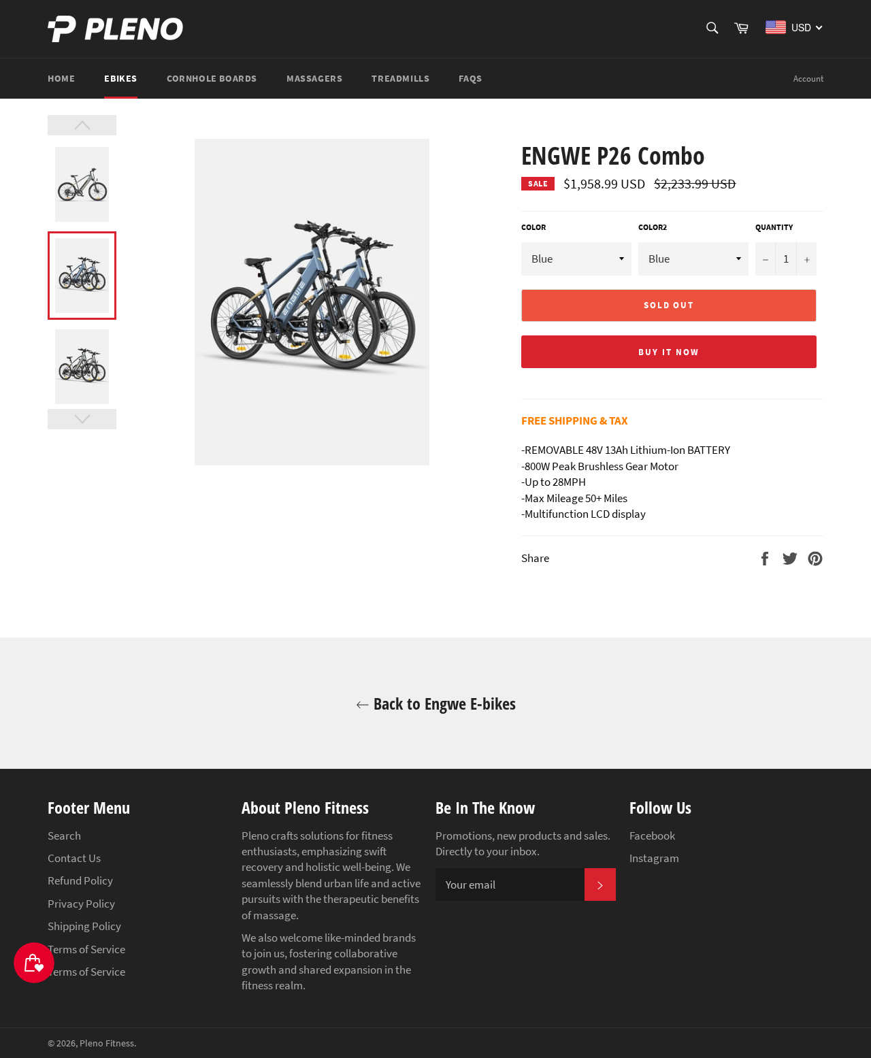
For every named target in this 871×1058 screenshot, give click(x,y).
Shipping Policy (84, 926)
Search (64, 835)
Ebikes (120, 78)
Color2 (652, 227)
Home (61, 78)
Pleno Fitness (107, 1043)
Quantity (774, 227)
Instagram (654, 857)
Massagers (314, 78)
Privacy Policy (81, 903)
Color (533, 227)
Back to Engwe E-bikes (442, 703)
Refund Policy (80, 880)
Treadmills (400, 78)
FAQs (470, 78)
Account (808, 78)
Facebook (652, 835)
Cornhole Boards (212, 78)
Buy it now (669, 352)
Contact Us (74, 857)
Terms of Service (86, 949)
